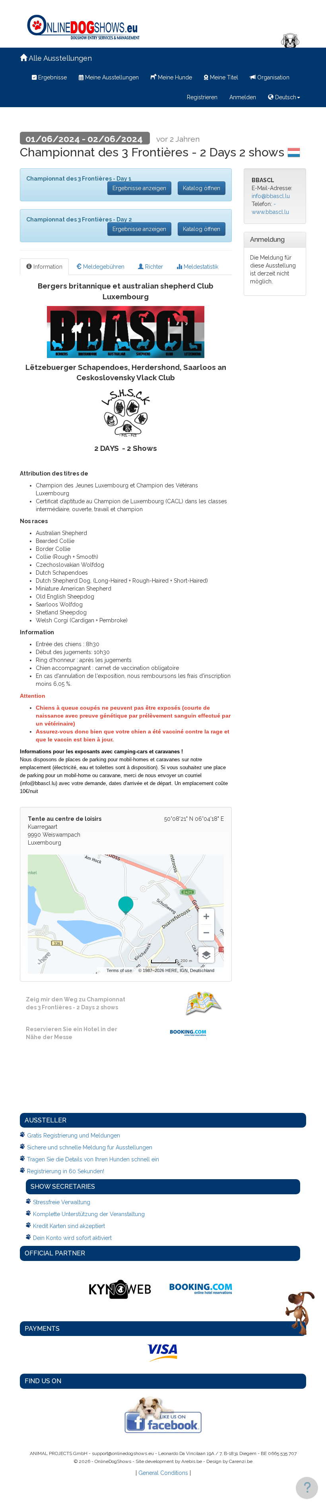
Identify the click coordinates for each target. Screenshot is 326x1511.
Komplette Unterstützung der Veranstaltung (89, 1214)
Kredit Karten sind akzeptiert (69, 1226)
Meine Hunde (174, 77)
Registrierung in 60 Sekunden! (65, 1171)
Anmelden (242, 97)
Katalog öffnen (201, 188)
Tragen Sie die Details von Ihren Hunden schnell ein (93, 1159)
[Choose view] (206, 955)
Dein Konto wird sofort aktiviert (72, 1238)
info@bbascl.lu (271, 196)
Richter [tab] (153, 267)
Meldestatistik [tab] (200, 267)
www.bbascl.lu (270, 212)
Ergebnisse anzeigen (139, 188)
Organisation (272, 77)
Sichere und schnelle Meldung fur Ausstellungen (89, 1147)
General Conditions (163, 1473)
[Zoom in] (206, 916)
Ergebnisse (52, 77)
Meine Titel (223, 77)
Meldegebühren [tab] (103, 267)
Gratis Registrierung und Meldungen (73, 1135)
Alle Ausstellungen (59, 58)
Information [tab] (47, 267)
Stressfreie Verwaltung (61, 1202)
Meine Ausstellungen (111, 77)
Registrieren (202, 97)
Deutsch (285, 97)
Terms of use (119, 970)
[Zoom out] (206, 933)
